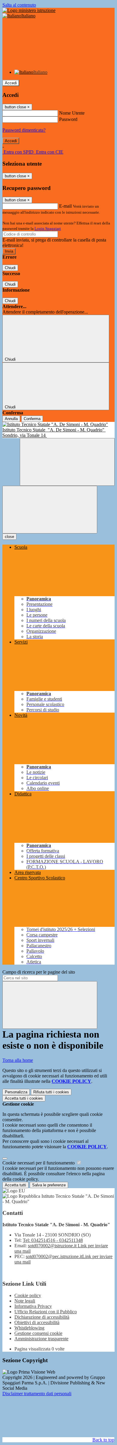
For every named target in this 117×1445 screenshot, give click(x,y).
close (9, 536)
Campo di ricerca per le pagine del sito (38, 972)
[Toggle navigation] (49, 509)
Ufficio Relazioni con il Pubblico (45, 1311)
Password (68, 119)
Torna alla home (17, 1060)
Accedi (11, 83)
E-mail (65, 206)
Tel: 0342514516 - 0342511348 (53, 1240)
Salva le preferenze (49, 1185)
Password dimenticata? (24, 130)
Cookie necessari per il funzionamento (39, 1162)
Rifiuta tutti (51, 1092)
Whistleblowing (29, 1327)
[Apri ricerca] (67, 462)
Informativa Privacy (33, 1306)
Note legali (24, 1300)
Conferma (32, 418)
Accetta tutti (24, 1098)
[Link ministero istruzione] (29, 10)
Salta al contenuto (19, 5)
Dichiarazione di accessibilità (41, 1317)
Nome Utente (72, 113)
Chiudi (10, 268)
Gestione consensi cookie (38, 1333)
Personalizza (16, 1092)
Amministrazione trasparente (41, 1338)
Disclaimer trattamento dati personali (36, 1393)
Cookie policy (27, 1295)
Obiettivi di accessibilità (36, 1322)
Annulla (11, 418)
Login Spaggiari (47, 228)
